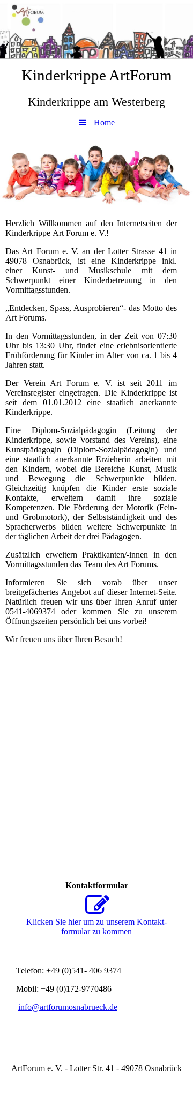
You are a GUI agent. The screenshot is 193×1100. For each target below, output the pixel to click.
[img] (96, 29)
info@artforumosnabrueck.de (67, 1007)
